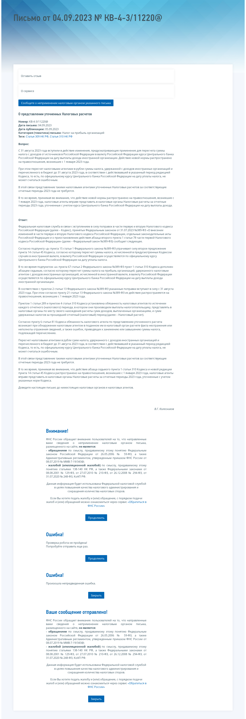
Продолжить (96, 518)
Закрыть (96, 595)
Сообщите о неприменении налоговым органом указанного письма (66, 103)
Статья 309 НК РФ (37, 136)
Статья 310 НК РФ (61, 136)
